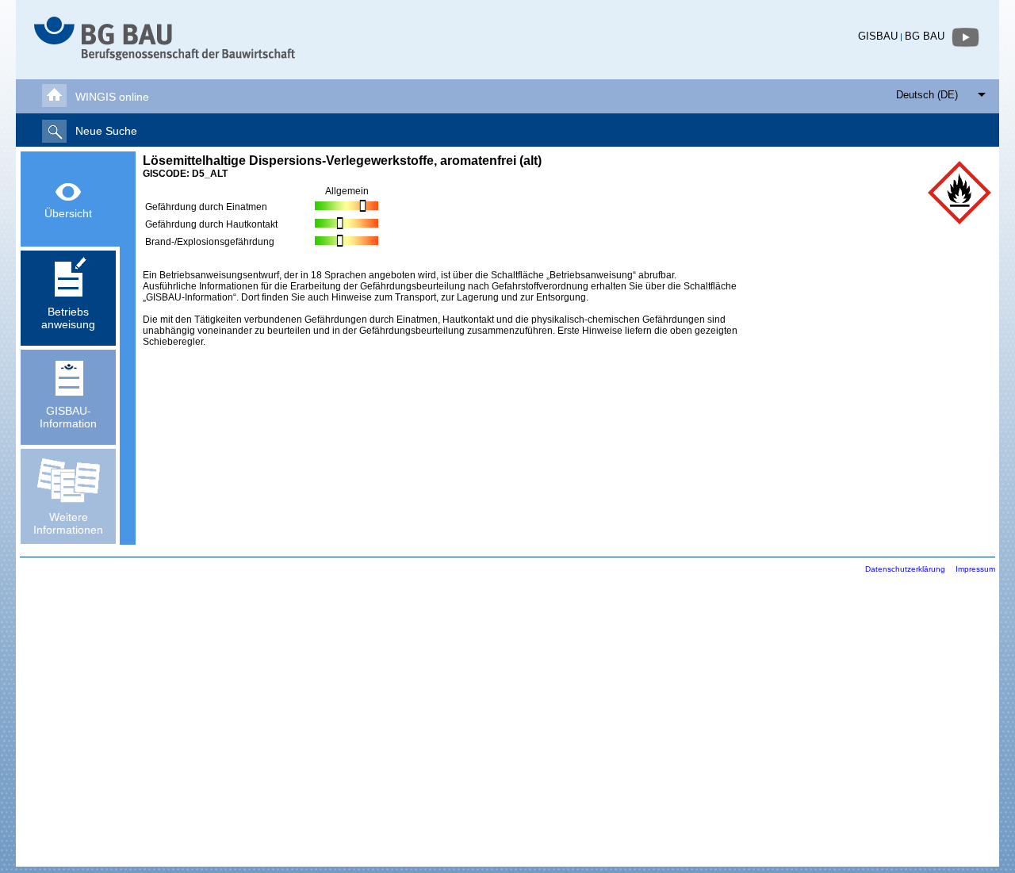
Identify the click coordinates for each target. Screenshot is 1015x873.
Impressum (975, 569)
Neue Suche (106, 130)
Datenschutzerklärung (905, 569)
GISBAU (878, 36)
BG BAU (924, 36)
